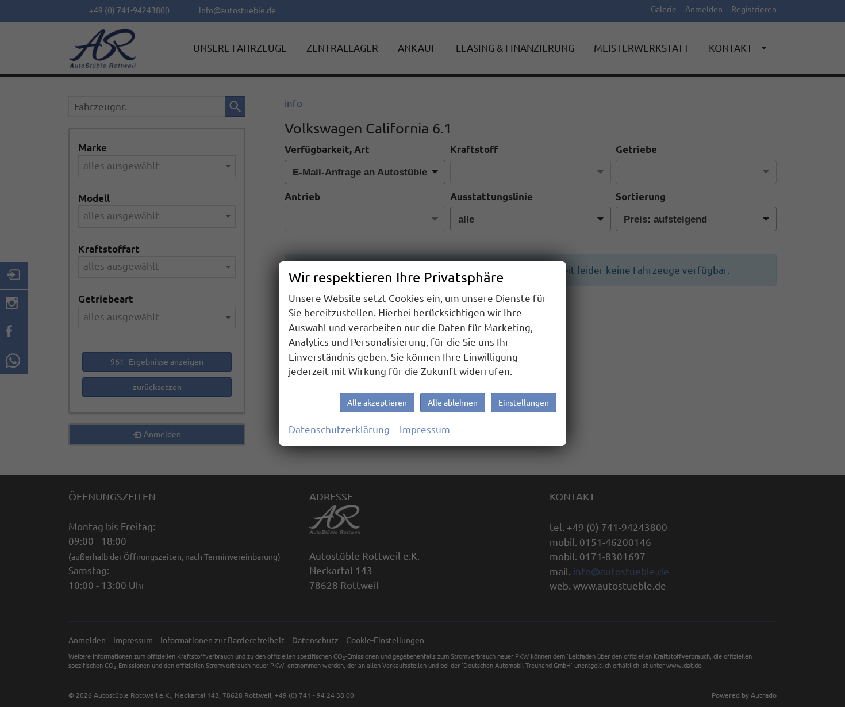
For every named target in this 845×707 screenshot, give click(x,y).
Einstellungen (523, 402)
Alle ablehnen (453, 402)
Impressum (425, 429)
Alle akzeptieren (377, 402)
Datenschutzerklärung (339, 429)
